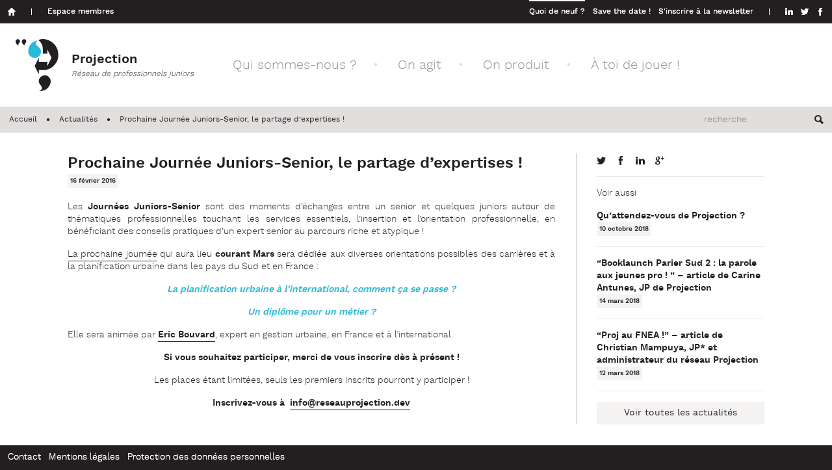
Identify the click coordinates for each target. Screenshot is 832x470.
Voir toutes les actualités (680, 413)
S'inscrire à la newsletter (705, 12)
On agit (419, 65)
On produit (516, 65)
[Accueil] (12, 11)
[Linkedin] (789, 11)
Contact (24, 457)
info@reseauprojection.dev (350, 403)
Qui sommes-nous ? (294, 65)
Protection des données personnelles (206, 457)
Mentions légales (84, 457)
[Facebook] (820, 11)
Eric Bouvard (186, 335)
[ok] (819, 120)
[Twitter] (805, 11)
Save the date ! (622, 12)
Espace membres (80, 12)
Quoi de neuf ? (557, 12)
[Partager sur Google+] (659, 160)
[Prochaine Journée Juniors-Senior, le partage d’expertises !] (601, 160)
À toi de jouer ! (635, 65)
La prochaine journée (112, 254)
